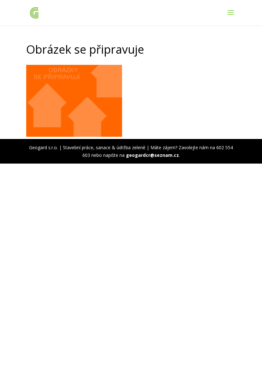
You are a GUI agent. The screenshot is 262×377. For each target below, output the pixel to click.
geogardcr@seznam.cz (152, 155)
